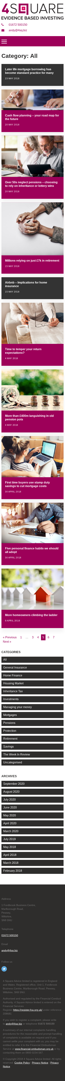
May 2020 (9, 815)
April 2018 (9, 854)
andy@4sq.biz (17, 30)
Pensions (9, 722)
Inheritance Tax (13, 691)
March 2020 (10, 831)
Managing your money (17, 707)
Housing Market (13, 683)
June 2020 (10, 807)
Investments (11, 699)
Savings (8, 746)
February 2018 (12, 870)
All (5, 659)
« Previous (10, 637)
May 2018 (9, 847)
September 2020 (14, 783)
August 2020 (11, 791)
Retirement (10, 738)
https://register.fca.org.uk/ (27, 1009)
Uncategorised (12, 762)
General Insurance (15, 667)
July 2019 (9, 839)
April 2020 (9, 823)
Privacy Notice (40, 1062)
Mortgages (10, 714)
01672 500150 (17, 24)
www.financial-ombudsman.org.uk (34, 1048)
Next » (7, 641)
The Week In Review (16, 754)
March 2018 (10, 862)
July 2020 (9, 799)
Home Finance (12, 675)
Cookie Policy (22, 1062)
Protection (9, 730)
